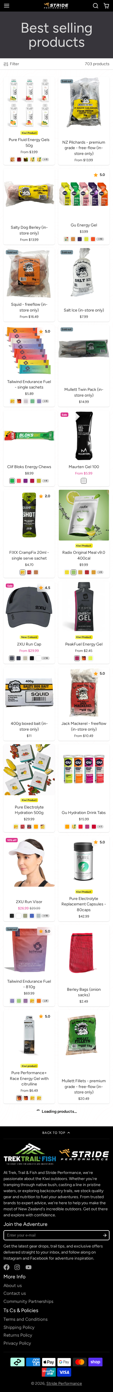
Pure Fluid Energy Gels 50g (28, 121)
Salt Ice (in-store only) (83, 285)
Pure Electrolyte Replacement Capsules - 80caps (83, 878)
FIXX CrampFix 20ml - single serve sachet (28, 534)
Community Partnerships (28, 1301)
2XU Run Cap (28, 622)
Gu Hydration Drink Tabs (83, 788)
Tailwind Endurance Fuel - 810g (28, 965)
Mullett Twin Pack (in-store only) (83, 366)
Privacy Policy (17, 1343)
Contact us (14, 1293)
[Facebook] (6, 1267)
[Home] (56, 5)
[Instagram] (17, 1267)
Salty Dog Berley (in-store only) (28, 206)
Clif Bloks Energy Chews (28, 448)
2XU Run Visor (28, 878)
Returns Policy (17, 1335)
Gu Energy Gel (83, 206)
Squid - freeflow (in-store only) (28, 285)
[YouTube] (28, 1267)
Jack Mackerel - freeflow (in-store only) (83, 704)
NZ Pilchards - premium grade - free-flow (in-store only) (83, 121)
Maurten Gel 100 (83, 448)
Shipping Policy (18, 1327)
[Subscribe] (104, 1235)
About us (12, 1285)
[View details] (56, 1154)
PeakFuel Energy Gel (83, 622)
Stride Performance (64, 1383)
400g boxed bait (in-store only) (28, 704)
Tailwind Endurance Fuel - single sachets (28, 366)
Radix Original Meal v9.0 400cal (83, 534)
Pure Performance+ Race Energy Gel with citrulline (28, 1057)
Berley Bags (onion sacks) (83, 965)
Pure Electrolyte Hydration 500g (28, 788)
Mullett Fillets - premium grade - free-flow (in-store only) (83, 1057)
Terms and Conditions (25, 1319)
